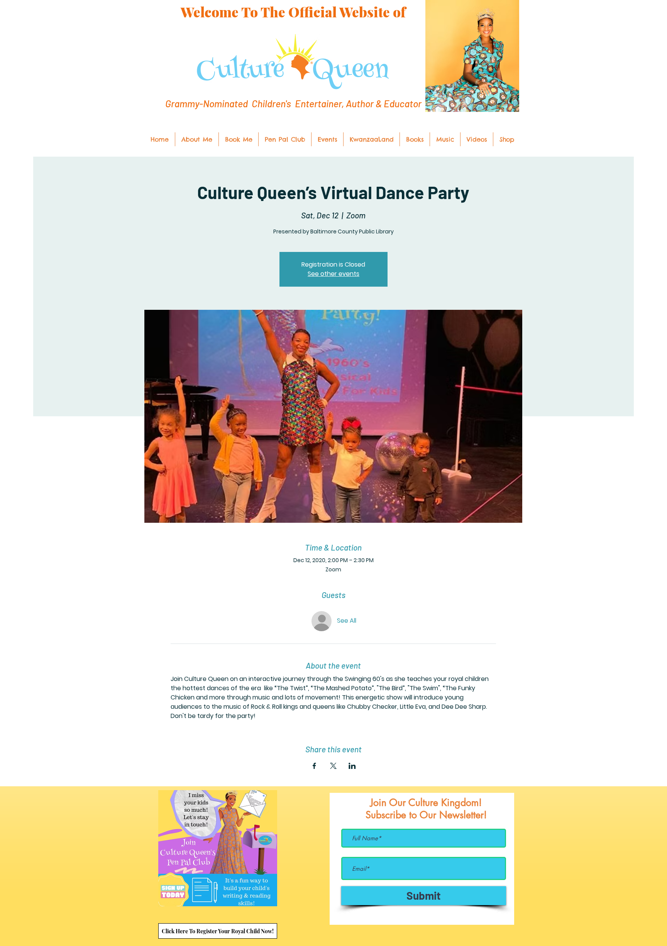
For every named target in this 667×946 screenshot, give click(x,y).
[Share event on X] (333, 766)
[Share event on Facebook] (314, 766)
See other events (333, 273)
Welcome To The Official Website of (293, 12)
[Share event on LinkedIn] (352, 766)
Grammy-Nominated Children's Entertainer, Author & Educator (293, 103)
